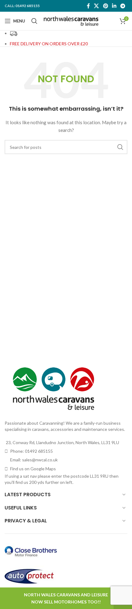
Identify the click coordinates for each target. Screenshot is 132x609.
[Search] (34, 21)
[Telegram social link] (122, 5)
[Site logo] (71, 20)
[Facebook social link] (88, 5)
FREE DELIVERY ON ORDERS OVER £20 (49, 43)
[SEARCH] (120, 147)
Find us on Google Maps (33, 468)
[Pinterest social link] (105, 5)
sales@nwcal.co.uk (40, 459)
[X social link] (96, 5)
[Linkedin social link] (114, 5)
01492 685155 (27, 5)
